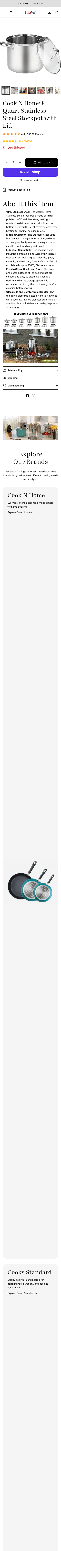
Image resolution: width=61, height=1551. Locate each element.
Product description (18, 189)
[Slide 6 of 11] (49, 90)
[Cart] (57, 12)
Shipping (12, 377)
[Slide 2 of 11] (14, 90)
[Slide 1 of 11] (5, 90)
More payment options (30, 180)
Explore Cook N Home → (21, 512)
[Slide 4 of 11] (32, 90)
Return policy (14, 370)
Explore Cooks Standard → (22, 1293)
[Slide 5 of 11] (41, 90)
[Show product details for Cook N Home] (25, 426)
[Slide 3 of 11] (23, 90)
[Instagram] (34, 396)
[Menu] (4, 12)
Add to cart (43, 162)
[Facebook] (27, 396)
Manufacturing (15, 385)
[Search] (11, 12)
